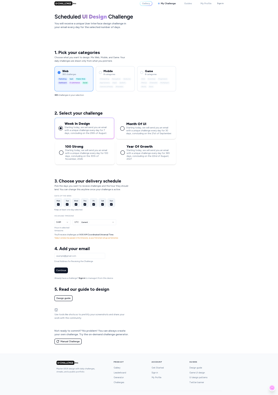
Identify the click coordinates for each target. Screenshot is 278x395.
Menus (144, 83)
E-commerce (75, 83)
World (143, 87)
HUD (143, 79)
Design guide (63, 298)
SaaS (71, 79)
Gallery (117, 367)
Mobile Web (80, 79)
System (122, 83)
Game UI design (197, 372)
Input (115, 83)
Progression (162, 79)
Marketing (62, 79)
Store (151, 87)
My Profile (156, 377)
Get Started (158, 367)
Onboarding (104, 79)
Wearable (119, 87)
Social (85, 83)
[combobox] (62, 222)
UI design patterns (198, 377)
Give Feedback (272, 388)
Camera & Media (106, 87)
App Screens (104, 83)
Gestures (127, 79)
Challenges (119, 382)
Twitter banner (196, 382)
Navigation (116, 79)
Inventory (151, 79)
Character (153, 83)
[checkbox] (58, 204)
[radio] (60, 128)
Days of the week (63, 196)
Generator (119, 377)
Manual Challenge (70, 341)
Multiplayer (164, 83)
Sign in (220, 3)
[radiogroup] (115, 140)
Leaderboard (120, 372)
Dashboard (63, 83)
